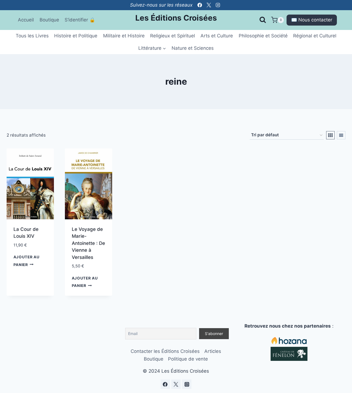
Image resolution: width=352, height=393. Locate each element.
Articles (212, 351)
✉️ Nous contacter (311, 20)
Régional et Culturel (314, 35)
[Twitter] (208, 5)
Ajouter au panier (26, 261)
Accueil (26, 20)
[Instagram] (217, 5)
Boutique (49, 20)
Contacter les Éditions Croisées (165, 351)
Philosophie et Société (263, 35)
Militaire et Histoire (124, 35)
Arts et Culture (216, 35)
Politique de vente (188, 359)
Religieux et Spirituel (172, 35)
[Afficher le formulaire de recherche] (262, 20)
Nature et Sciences (193, 48)
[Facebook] (199, 5)
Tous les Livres (32, 35)
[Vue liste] (341, 135)
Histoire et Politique (75, 35)
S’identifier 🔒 (80, 20)
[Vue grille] (330, 135)
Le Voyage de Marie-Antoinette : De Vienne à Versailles (88, 243)
